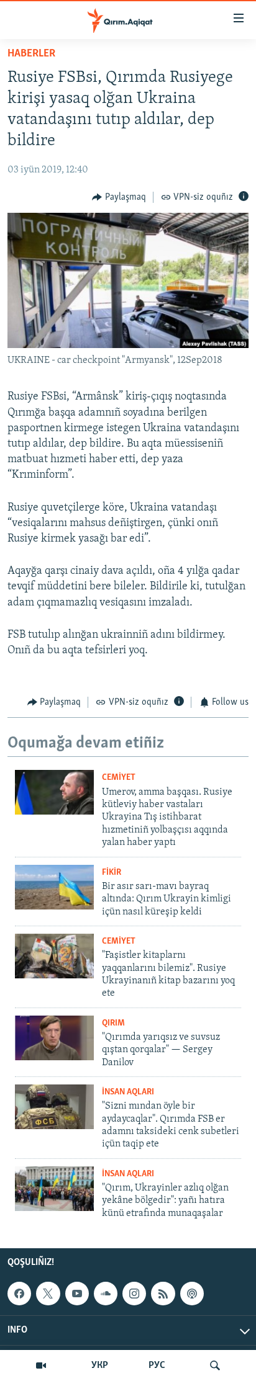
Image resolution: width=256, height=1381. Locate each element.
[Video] (41, 1365)
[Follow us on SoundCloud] (105, 1293)
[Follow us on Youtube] (77, 1293)
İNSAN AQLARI (128, 1092)
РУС (157, 1365)
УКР (99, 1365)
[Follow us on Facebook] (19, 1293)
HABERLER (31, 54)
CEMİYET (118, 777)
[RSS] (163, 1293)
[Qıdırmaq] (215, 1365)
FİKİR (111, 872)
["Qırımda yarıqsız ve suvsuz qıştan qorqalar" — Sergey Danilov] (54, 1038)
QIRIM (113, 1023)
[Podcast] (192, 1293)
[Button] (119, 197)
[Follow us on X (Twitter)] (48, 1293)
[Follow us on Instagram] (134, 1293)
